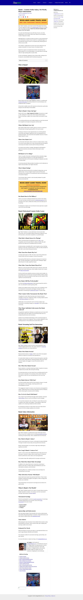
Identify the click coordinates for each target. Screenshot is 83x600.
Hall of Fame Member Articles (25, 567)
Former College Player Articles (25, 569)
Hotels (24, 22)
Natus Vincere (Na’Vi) (24, 270)
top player (37, 303)
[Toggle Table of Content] (46, 60)
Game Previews (22, 570)
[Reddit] (27, 16)
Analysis (19, 13)
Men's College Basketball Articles (26, 559)
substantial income (36, 516)
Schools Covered (22, 556)
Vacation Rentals (31, 22)
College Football (21, 15)
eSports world (36, 27)
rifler (40, 240)
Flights (21, 22)
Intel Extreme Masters (23, 299)
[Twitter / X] (21, 16)
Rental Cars (38, 22)
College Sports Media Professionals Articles (28, 566)
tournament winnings (42, 434)
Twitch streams (21, 398)
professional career (34, 290)
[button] (40, 2)
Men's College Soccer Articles (25, 560)
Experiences (44, 22)
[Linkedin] (25, 16)
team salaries (33, 493)
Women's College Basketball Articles (26, 562)
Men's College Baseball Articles (25, 565)
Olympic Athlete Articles (24, 563)
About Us (53, 595)
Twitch (31, 353)
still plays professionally (28, 283)
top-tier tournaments (37, 499)
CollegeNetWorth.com (42, 539)
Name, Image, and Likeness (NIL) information (58, 18)
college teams (56, 21)
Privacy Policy (48, 595)
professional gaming (39, 200)
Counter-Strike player (22, 101)
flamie (22, 345)
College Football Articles (24, 558)
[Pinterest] (23, 16)
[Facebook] (18, 16)
